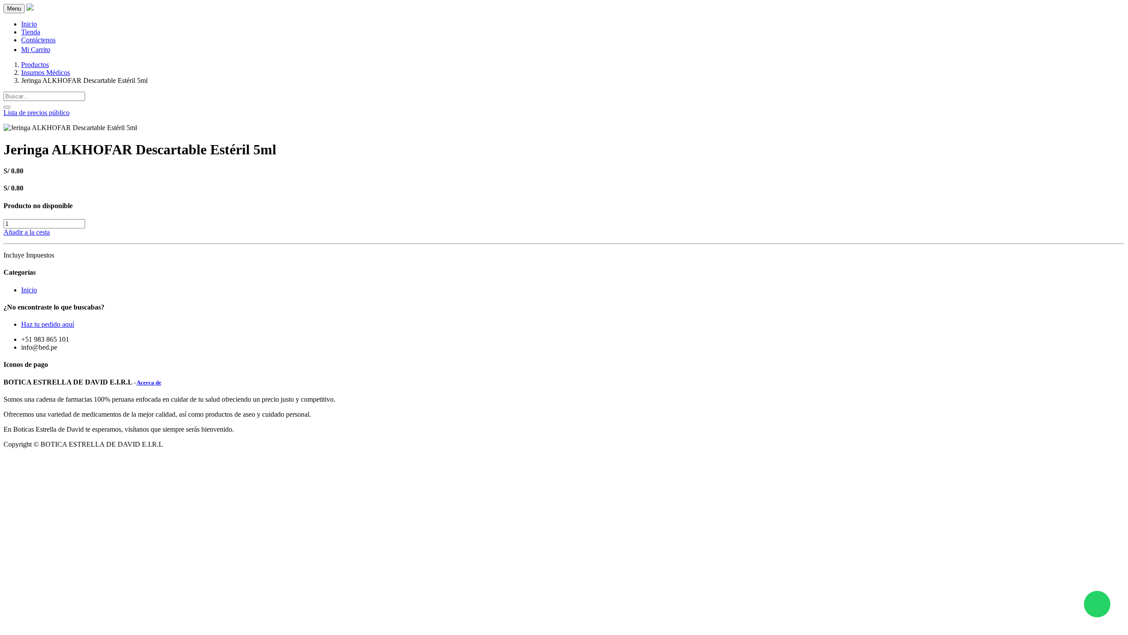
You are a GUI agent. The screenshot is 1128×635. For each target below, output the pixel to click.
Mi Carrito (35, 49)
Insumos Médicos (45, 72)
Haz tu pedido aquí (47, 324)
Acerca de (149, 382)
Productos (35, 64)
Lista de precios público (37, 112)
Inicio (29, 290)
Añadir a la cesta (27, 232)
